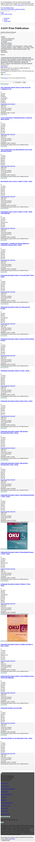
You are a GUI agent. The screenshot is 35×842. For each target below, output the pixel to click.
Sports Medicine (16, 63)
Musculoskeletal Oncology (14, 60)
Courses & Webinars (6, 47)
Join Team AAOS (5, 805)
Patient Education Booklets (20, 49)
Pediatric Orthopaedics (15, 62)
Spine (8, 63)
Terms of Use (4, 811)
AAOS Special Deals (6, 40)
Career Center (4, 791)
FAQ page (20, 5)
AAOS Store (10, 9)
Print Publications (6, 49)
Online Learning (28, 46)
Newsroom (3, 797)
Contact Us (3, 800)
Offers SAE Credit (6, 44)
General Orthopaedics (23, 59)
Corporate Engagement (7, 802)
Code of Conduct (5, 814)
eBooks (9, 46)
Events (5, 19)
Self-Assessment (18, 46)
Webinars (19, 47)
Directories (7, 18)
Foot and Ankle (12, 59)
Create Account (8, 14)
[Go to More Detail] (4, 84)
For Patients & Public (19, 9)
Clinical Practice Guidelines (8, 788)
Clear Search (4, 66)
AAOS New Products (7, 38)
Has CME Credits (6, 43)
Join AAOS (4, 9)
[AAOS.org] (1, 773)
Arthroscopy (24, 57)
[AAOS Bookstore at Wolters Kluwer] (6, 75)
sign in (6, 78)
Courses (14, 47)
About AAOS (4, 783)
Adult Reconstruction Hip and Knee (11, 57)
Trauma (29, 63)
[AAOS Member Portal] (7, 7)
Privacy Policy (4, 808)
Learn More (12, 838)
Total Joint (23, 63)
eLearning (3, 46)
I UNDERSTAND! (5, 840)
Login (2, 12)
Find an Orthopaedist (6, 794)
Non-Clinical (25, 60)
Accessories (4, 41)
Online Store (7, 21)
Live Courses (26, 47)
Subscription (4, 52)
